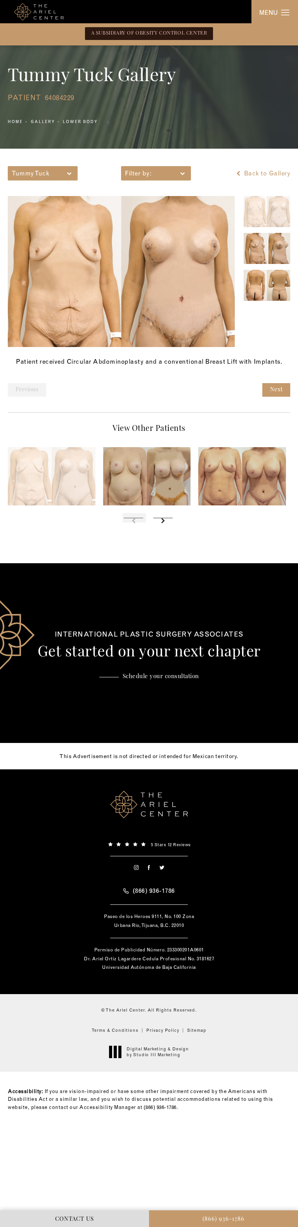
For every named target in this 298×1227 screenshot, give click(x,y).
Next (276, 390)
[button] (285, 13)
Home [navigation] (15, 121)
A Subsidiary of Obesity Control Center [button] (149, 33)
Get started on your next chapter (149, 645)
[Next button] (163, 517)
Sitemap (196, 1030)
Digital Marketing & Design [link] (157, 1051)
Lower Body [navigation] (80, 121)
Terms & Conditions (115, 1030)
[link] (149, 844)
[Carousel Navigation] (149, 513)
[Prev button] (134, 517)
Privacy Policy (162, 1030)
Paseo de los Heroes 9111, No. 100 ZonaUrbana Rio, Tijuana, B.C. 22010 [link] (149, 920)
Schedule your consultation (161, 677)
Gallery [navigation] (43, 121)
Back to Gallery (266, 173)
